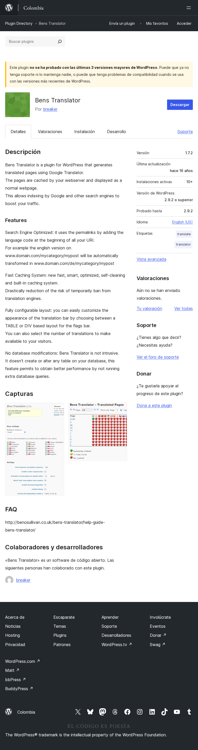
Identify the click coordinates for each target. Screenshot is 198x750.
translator (183, 244)
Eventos (158, 626)
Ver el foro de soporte (158, 357)
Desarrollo (116, 131)
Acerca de (14, 617)
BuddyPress (19, 688)
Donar (158, 635)
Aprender (110, 617)
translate (184, 234)
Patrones (62, 644)
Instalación (84, 131)
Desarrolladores (116, 635)
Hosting (12, 635)
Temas (59, 626)
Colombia (26, 712)
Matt (12, 670)
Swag (158, 644)
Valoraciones (50, 131)
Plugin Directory (18, 23)
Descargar (179, 104)
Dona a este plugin (154, 405)
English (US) (182, 222)
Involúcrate (160, 617)
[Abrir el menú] (190, 7)
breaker (50, 109)
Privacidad (15, 644)
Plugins (60, 635)
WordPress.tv (117, 644)
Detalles (18, 131)
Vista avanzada (151, 259)
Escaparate (64, 617)
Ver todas (183, 308)
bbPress (15, 679)
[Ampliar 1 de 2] (57, 409)
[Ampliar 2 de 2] (120, 409)
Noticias (13, 626)
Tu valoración (149, 308)
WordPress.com (22, 661)
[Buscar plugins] (60, 41)
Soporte (185, 131)
